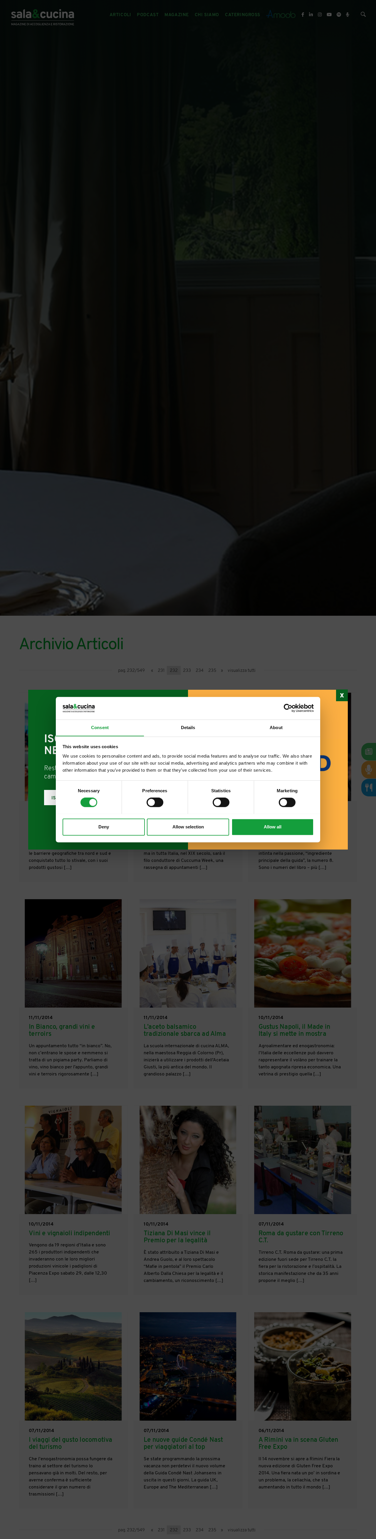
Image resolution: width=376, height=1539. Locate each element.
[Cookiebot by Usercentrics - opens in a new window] (288, 708)
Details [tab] (188, 727)
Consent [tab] (100, 727)
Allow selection (188, 826)
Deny (103, 826)
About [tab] (276, 727)
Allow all (272, 826)
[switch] (155, 802)
